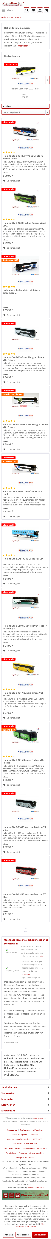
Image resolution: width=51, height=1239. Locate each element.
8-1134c (22, 1055)
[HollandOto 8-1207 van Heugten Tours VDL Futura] (25, 333)
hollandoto (9, 1071)
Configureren (40, 1234)
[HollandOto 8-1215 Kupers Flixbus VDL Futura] (25, 735)
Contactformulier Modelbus (31, 1130)
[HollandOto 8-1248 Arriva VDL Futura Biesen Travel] (25, 131)
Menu (10, 10)
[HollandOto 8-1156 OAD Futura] (25, 69)
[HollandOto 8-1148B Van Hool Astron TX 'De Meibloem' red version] (25, 870)
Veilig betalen (11, 1153)
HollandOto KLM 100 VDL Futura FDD (23, 558)
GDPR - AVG (37, 1139)
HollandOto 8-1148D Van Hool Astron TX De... (24, 828)
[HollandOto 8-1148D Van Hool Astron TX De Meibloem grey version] (25, 802)
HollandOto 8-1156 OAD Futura (25, 88)
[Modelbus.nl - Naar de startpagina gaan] (13, 3)
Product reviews (30, 1143)
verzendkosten (38, 1118)
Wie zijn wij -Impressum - (25, 1157)
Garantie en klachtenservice (18, 1139)
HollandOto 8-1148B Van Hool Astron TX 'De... (24, 895)
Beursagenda (12, 1130)
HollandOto (9, 1055)
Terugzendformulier (12, 1148)
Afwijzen (9, 1234)
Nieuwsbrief (16, 1143)
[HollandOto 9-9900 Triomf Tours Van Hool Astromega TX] (25, 467)
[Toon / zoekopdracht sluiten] (26, 10)
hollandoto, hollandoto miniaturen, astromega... (22, 291)
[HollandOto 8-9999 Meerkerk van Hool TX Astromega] (25, 601)
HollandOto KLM (25, 1064)
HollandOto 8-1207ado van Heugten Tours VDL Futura (25, 425)
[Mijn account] (40, 10)
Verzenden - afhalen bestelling (31, 1153)
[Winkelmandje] (46, 10)
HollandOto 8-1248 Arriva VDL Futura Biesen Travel (23, 157)
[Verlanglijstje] (33, 10)
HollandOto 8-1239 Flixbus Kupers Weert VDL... (24, 224)
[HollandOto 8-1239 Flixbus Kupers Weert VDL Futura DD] (25, 198)
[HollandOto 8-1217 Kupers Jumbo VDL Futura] (25, 668)
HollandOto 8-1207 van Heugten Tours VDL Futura (23, 358)
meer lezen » (24, 45)
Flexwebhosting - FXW (36, 1187)
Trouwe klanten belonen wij (34, 1148)
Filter (8, 106)
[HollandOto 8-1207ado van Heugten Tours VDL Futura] (25, 400)
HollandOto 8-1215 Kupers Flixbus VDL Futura (23, 761)
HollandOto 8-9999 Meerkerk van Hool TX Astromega (25, 627)
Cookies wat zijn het (19, 1134)
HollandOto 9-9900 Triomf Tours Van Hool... (22, 493)
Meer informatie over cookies (30, 1225)
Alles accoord (23, 1234)
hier (41, 956)
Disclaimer (34, 1134)
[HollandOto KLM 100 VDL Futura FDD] (25, 534)
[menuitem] (7, 10)
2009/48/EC (27, 974)
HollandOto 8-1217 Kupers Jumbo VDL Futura (23, 694)
